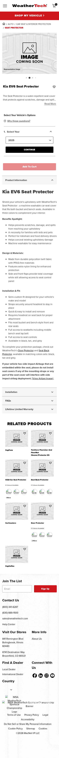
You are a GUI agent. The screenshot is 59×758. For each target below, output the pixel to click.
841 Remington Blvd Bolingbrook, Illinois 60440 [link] (12, 642)
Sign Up (45, 588)
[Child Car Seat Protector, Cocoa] (16, 491)
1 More (8, 498)
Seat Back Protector (39, 480)
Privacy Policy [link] (31, 715)
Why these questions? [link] (18, 121)
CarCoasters (10, 523)
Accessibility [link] (27, 719)
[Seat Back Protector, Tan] (42, 491)
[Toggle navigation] (5, 6)
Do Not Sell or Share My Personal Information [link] (27, 724)
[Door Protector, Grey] (49, 535)
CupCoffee (9, 566)
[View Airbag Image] (42, 378)
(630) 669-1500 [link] (10, 612)
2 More (34, 541)
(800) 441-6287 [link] (10, 607)
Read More (50, 103)
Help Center (8, 624)
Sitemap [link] (30, 728)
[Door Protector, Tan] (42, 535)
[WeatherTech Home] (29, 5)
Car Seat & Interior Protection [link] (33, 24)
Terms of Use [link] (14, 715)
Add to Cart (30, 166)
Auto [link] (11, 24)
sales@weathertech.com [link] (15, 618)
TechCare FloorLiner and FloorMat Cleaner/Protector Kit (41, 452)
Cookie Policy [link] (15, 728)
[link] (4, 24)
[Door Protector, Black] (34, 535)
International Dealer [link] (12, 674)
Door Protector (26, 350)
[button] (26, 77)
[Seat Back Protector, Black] (34, 491)
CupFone (9, 450)
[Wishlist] (54, 87)
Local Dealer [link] (8, 669)
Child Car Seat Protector (15, 480)
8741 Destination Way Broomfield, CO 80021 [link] (14, 654)
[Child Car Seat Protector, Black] (8, 491)
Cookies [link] (43, 728)
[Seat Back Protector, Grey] (49, 491)
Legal (45, 715)
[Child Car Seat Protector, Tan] (23, 491)
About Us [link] (37, 638)
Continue (29, 149)
